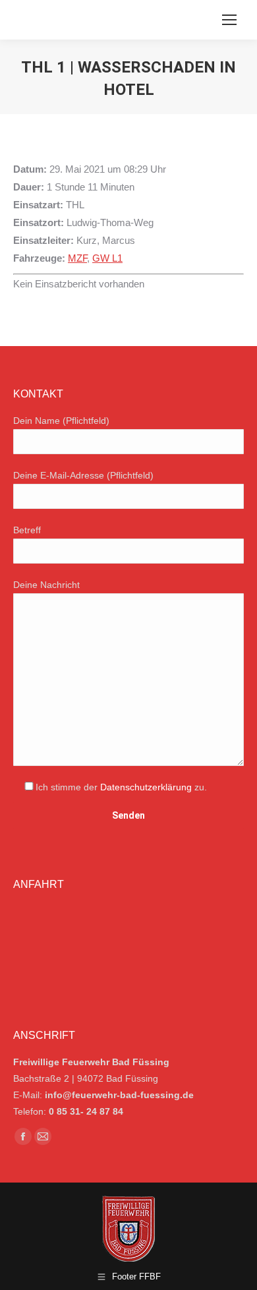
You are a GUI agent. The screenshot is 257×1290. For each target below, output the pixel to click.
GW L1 (107, 258)
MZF (77, 258)
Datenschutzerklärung (146, 787)
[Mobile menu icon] (229, 19)
